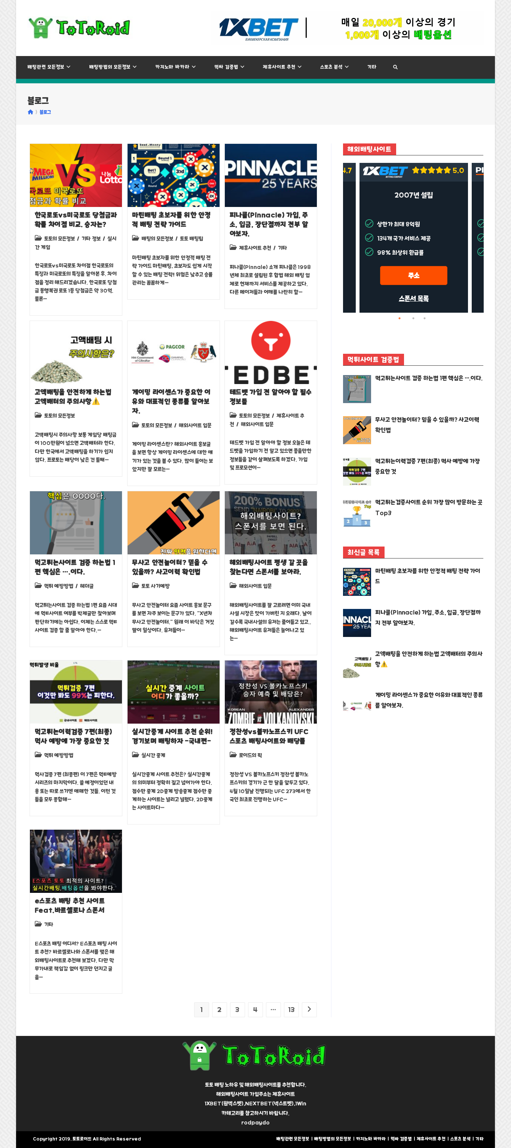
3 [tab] (424, 318)
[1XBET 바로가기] (347, 28)
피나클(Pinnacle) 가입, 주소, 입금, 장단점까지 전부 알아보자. (269, 224)
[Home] (30, 112)
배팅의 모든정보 (157, 239)
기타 (282, 248)
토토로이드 (82, 1138)
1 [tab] (402, 318)
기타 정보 (91, 239)
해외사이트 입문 (195, 425)
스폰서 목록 (414, 299)
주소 (413, 275)
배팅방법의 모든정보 (332, 1138)
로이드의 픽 (250, 755)
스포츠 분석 (460, 1138)
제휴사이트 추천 (255, 248)
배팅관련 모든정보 (292, 1138)
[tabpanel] (413, 238)
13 (291, 1010)
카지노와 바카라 (371, 1138)
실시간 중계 (153, 755)
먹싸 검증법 (401, 1138)
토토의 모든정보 (59, 239)
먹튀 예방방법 (58, 586)
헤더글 (87, 586)
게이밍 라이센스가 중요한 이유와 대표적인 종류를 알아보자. (171, 402)
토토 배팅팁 (191, 239)
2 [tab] (413, 318)
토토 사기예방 (155, 586)
